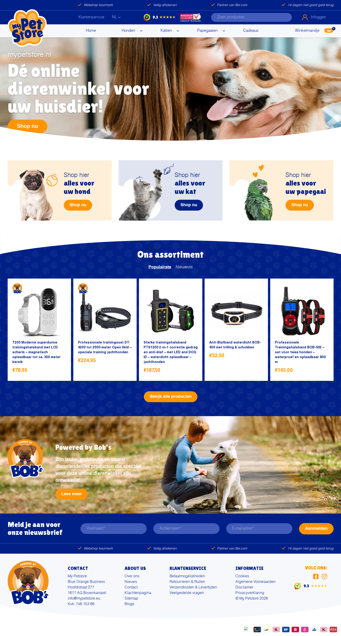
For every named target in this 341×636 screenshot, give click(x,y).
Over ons (132, 576)
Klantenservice (91, 17)
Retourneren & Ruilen (187, 582)
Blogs (129, 604)
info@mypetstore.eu (84, 599)
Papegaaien (207, 31)
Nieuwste (184, 267)
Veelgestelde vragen (187, 593)
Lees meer (71, 494)
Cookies (242, 576)
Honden (128, 31)
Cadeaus (251, 31)
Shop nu (27, 126)
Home (91, 31)
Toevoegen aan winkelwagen (61, 371)
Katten (166, 31)
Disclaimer (244, 587)
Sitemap (131, 599)
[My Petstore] (27, 28)
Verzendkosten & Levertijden (193, 587)
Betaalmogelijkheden (187, 576)
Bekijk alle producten (171, 397)
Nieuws (131, 582)
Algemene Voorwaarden (255, 582)
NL (114, 17)
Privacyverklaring (249, 593)
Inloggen (318, 17)
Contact (131, 587)
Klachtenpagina (138, 593)
